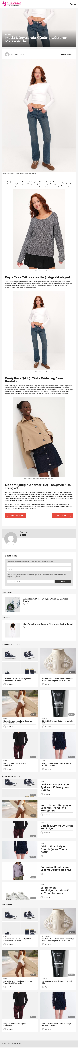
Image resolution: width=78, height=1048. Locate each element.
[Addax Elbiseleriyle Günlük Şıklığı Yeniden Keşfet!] (58, 745)
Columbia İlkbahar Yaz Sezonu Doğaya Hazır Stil (56, 868)
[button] (71, 4)
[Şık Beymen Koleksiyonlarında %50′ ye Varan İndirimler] (19, 891)
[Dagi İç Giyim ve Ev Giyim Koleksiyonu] (20, 745)
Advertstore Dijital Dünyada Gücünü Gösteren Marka (45, 600)
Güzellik (44, 718)
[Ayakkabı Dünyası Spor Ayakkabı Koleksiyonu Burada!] (20, 661)
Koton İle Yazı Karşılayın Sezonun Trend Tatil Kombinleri (17, 722)
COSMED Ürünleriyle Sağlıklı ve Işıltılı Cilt (58, 722)
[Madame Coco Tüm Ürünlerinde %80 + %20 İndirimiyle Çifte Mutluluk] (58, 661)
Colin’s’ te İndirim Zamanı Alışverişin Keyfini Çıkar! (48, 624)
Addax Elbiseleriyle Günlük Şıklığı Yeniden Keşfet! (56, 764)
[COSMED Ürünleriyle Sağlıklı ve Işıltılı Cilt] (58, 703)
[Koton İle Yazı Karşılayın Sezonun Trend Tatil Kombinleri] (20, 703)
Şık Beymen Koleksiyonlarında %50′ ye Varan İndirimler (55, 890)
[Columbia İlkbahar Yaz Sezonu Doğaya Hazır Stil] (19, 871)
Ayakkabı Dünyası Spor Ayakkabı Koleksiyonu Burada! (17, 680)
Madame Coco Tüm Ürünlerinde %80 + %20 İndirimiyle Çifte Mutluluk (58, 680)
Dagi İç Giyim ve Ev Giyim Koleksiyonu (14, 764)
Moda (8, 34)
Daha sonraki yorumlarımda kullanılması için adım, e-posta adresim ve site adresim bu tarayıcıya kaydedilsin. (36, 576)
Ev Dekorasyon (46, 676)
